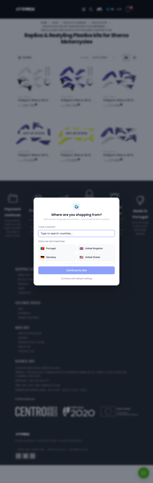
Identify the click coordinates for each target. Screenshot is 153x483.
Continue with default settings (76, 278)
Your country (47, 227)
